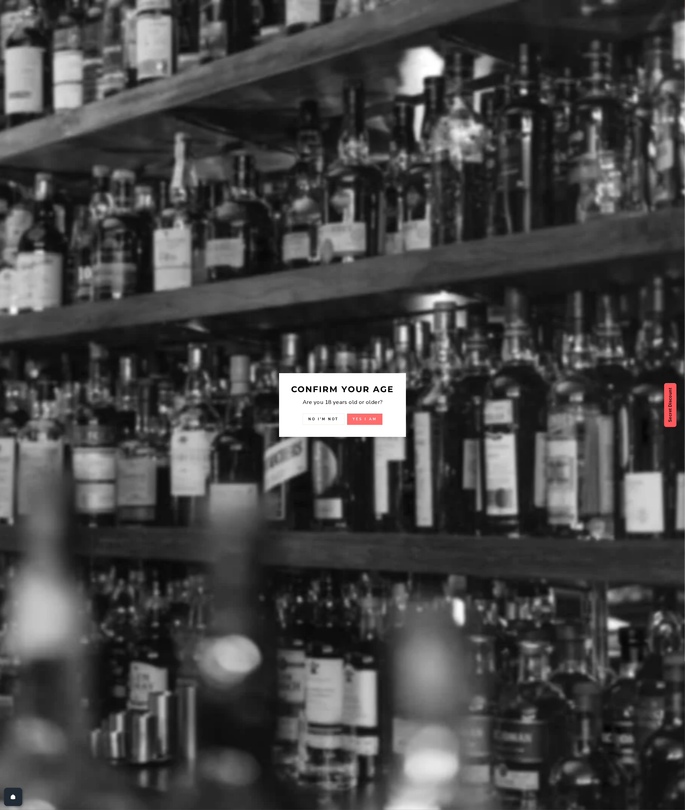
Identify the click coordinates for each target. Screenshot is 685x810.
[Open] (13, 797)
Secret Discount (670, 405)
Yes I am (364, 419)
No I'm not (323, 419)
